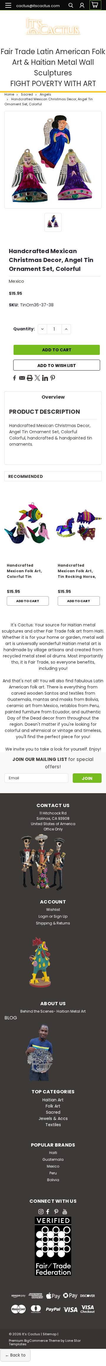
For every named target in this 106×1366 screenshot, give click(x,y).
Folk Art (53, 1106)
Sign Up (60, 916)
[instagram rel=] (41, 1211)
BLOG (10, 1017)
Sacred (27, 94)
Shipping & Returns (53, 923)
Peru (53, 1173)
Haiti (53, 1152)
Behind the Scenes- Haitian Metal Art (53, 1011)
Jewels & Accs (53, 1118)
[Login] (82, 6)
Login (43, 916)
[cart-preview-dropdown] (94, 5)
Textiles (53, 1125)
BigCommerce (36, 1340)
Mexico (53, 1166)
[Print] (30, 378)
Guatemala (53, 1159)
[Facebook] (14, 378)
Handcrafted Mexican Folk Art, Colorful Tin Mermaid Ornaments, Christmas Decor (24, 571)
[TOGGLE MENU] (8, 5)
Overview (53, 397)
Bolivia (53, 1179)
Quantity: (24, 329)
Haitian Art (53, 1100)
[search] (70, 6)
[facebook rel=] (47, 1211)
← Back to (15, 1355)
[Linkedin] (45, 378)
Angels (45, 94)
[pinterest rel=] (56, 1211)
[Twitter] (37, 378)
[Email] (22, 378)
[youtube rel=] (64, 1211)
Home (9, 94)
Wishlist (53, 909)
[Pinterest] (53, 378)
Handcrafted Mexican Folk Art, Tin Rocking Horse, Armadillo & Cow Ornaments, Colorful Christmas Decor (78, 571)
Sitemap (50, 1334)
